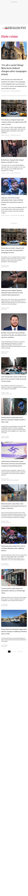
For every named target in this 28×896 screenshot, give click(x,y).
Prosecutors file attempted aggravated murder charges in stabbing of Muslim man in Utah (14, 631)
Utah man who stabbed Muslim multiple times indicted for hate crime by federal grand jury (12, 292)
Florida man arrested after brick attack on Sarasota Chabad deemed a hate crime (13, 419)
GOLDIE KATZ (6, 266)
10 (18, 651)
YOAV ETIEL (14, 215)
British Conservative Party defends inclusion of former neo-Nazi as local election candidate (13, 335)
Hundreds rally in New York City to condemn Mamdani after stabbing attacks (13, 548)
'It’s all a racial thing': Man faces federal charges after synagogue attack (14, 69)
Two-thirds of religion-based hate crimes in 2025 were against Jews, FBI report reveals (13, 122)
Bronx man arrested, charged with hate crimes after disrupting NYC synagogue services (12, 250)
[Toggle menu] (3, 28)
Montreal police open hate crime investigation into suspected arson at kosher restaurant (13, 506)
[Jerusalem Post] (15, 28)
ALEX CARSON (21, 215)
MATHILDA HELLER (16, 135)
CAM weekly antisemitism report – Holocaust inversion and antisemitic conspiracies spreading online (13, 463)
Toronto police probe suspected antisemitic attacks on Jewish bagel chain (13, 590)
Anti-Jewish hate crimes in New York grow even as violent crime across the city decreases (13, 379)
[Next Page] (21, 652)
